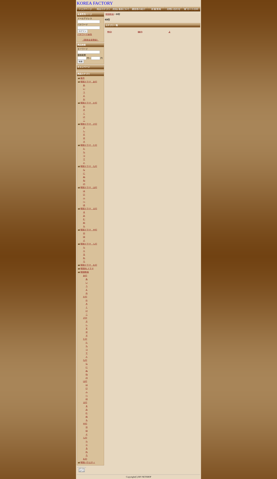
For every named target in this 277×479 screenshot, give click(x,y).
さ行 (85, 318)
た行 (85, 339)
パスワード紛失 (84, 34)
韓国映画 (84, 272)
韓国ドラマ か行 (88, 103)
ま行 (85, 402)
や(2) (109, 32)
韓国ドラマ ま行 (88, 208)
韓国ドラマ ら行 (88, 244)
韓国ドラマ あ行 (88, 81)
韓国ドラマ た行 (88, 145)
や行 (85, 423)
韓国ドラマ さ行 (88, 124)
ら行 (85, 438)
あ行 (85, 275)
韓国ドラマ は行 (88, 187)
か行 (85, 297)
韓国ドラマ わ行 (88, 265)
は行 (85, 381)
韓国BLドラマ (87, 268)
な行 (85, 360)
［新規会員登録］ (90, 40)
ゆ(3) (140, 32)
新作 (82, 78)
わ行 (85, 459)
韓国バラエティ (87, 462)
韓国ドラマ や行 (88, 230)
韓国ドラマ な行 (88, 166)
